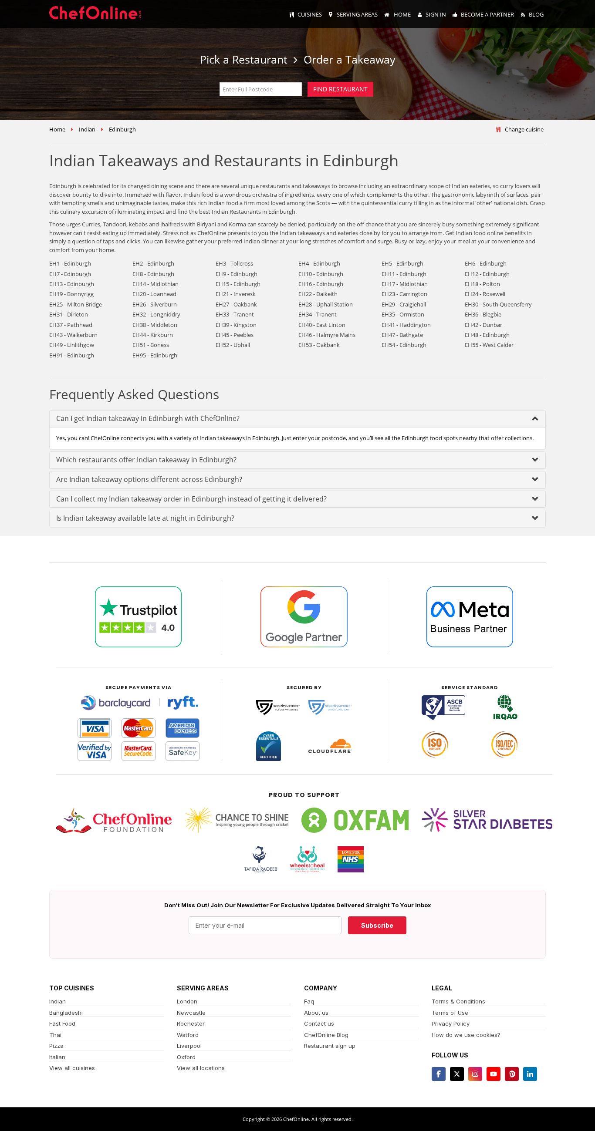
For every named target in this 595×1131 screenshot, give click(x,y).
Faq (309, 1001)
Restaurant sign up (329, 1045)
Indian (87, 129)
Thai (55, 1034)
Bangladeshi (66, 1012)
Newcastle (191, 1012)
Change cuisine (524, 129)
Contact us (319, 1023)
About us (316, 1012)
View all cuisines (72, 1067)
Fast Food (62, 1023)
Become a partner (487, 14)
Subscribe (377, 925)
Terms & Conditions (458, 1001)
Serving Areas (357, 14)
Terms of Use (450, 1012)
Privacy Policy (451, 1023)
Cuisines (310, 14)
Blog (536, 14)
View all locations (201, 1067)
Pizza (56, 1045)
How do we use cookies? (466, 1034)
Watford (188, 1034)
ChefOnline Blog (326, 1034)
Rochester (191, 1023)
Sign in (436, 14)
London (187, 1001)
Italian (57, 1057)
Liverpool (189, 1045)
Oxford (186, 1057)
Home (401, 14)
